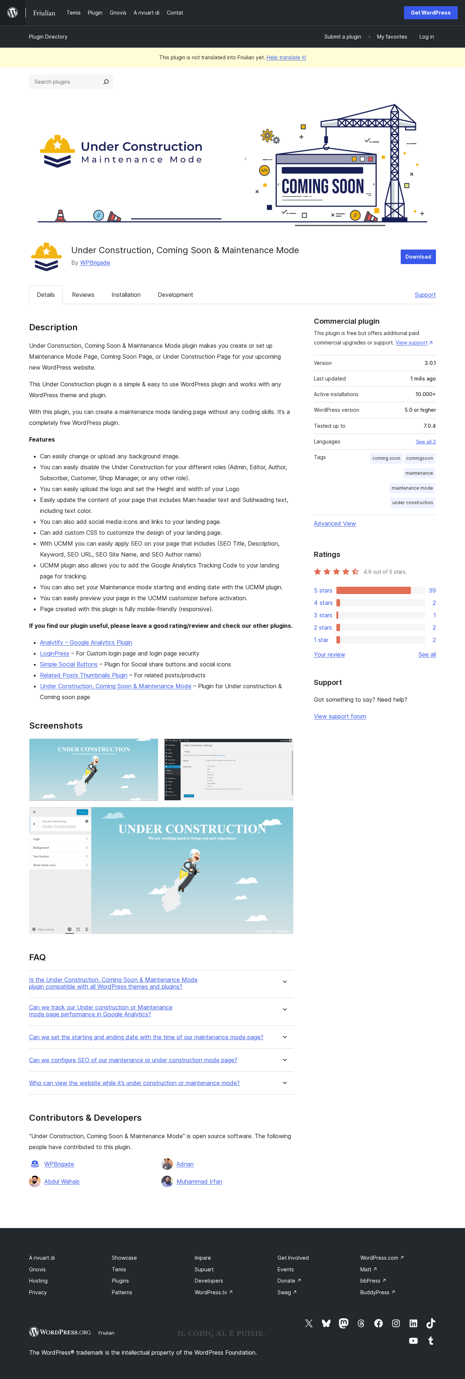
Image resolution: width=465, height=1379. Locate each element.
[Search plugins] (106, 82)
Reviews (83, 294)
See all (427, 654)
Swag (287, 1292)
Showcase (124, 1258)
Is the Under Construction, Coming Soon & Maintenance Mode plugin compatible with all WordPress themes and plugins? (113, 983)
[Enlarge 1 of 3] (148, 748)
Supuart (204, 1269)
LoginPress (54, 653)
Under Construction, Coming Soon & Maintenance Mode (115, 686)
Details (46, 294)
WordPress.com (382, 1258)
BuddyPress (378, 1292)
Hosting (38, 1281)
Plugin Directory (48, 36)
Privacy (38, 1292)
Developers (209, 1281)
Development (175, 294)
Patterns (122, 1292)
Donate (290, 1281)
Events (286, 1269)
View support (412, 342)
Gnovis (37, 1269)
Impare (203, 1258)
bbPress (373, 1281)
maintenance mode (412, 488)
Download (418, 257)
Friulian (106, 1333)
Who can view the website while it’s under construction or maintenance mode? (134, 1083)
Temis (119, 1269)
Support (425, 294)
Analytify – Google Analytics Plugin (86, 642)
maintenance (419, 473)
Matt (368, 1269)
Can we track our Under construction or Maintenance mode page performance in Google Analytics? (101, 1011)
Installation (126, 294)
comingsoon (419, 458)
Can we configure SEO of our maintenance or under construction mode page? (133, 1060)
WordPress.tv (214, 1292)
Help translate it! (286, 57)
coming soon (386, 458)
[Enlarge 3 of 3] (283, 816)
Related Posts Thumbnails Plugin (84, 675)
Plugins (120, 1281)
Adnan (185, 1164)
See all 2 (426, 442)
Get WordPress (431, 12)
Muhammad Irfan (199, 1181)
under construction (412, 502)
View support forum (340, 716)
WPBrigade (95, 262)
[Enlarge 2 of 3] (283, 748)
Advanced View (335, 523)
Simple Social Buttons (69, 664)
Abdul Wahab (62, 1181)
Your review (329, 654)
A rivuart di (42, 1258)
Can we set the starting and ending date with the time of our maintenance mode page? (146, 1037)
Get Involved (293, 1258)
